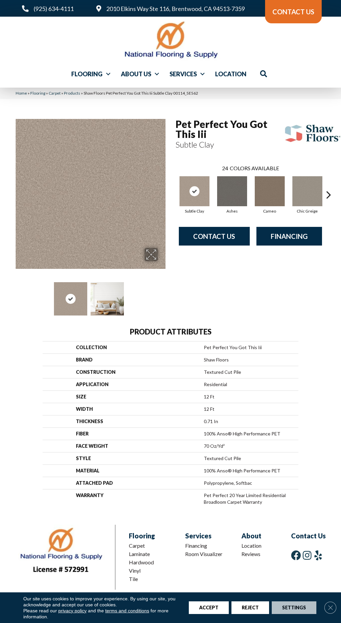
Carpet (55, 93)
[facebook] (296, 555)
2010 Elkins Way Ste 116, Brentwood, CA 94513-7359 (175, 8)
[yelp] (318, 555)
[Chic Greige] (307, 191)
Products (72, 93)
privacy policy (72, 610)
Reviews (250, 554)
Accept (208, 607)
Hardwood (141, 562)
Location (230, 74)
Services (183, 74)
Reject (250, 607)
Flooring (87, 74)
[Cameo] (269, 191)
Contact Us (214, 236)
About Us (136, 74)
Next (162, 295)
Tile (133, 579)
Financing (289, 236)
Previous (19, 295)
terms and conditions (127, 610)
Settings (294, 607)
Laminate (139, 554)
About (251, 536)
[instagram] (307, 555)
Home (21, 93)
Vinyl (135, 570)
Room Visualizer (203, 554)
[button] (108, 74)
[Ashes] (232, 191)
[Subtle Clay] (194, 191)
